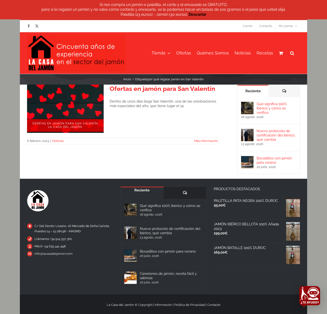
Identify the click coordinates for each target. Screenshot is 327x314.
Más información (206, 141)
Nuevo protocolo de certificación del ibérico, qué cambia (276, 135)
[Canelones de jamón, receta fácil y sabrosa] (130, 277)
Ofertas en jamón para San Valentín (162, 88)
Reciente (253, 91)
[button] (292, 53)
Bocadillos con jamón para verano (274, 160)
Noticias (58, 141)
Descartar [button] (197, 14)
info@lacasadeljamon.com (53, 253)
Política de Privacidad (189, 305)
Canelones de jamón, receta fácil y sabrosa (168, 275)
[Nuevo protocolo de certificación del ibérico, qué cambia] (247, 131)
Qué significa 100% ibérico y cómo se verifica (272, 108)
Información (163, 305)
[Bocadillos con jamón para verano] (247, 158)
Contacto (213, 305)
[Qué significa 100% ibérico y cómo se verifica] (247, 104)
